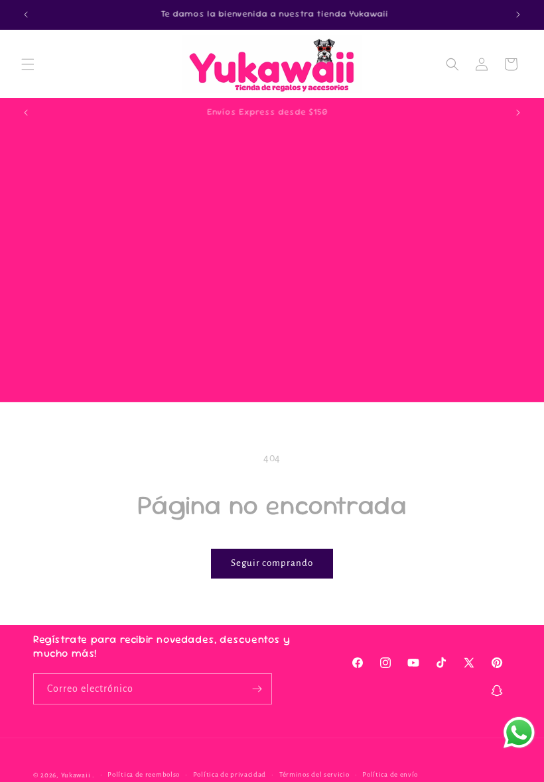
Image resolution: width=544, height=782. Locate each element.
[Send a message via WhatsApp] (519, 732)
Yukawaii (76, 775)
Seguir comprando (272, 563)
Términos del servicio (314, 774)
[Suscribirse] (256, 688)
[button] (27, 64)
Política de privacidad (229, 774)
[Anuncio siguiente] (518, 14)
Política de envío (390, 774)
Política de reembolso (143, 774)
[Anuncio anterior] (25, 14)
